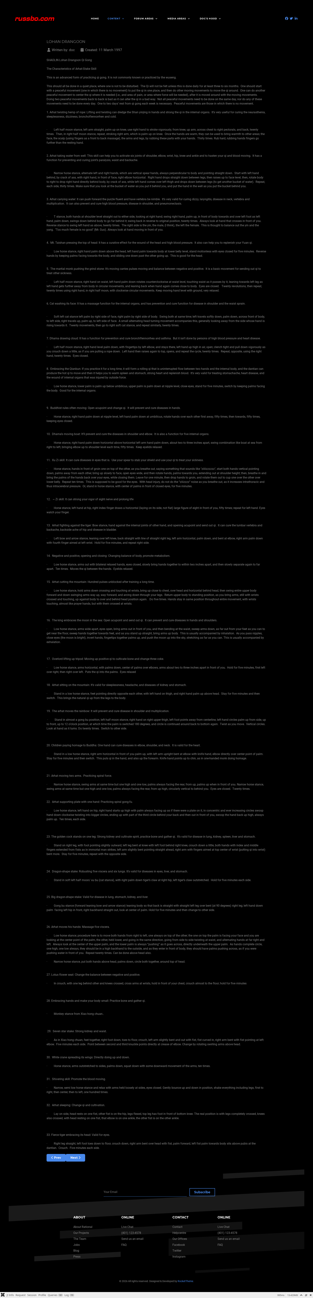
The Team (79, 1239)
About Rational (82, 1227)
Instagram (178, 1256)
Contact (177, 1227)
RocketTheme (185, 1281)
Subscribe (202, 1192)
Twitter (176, 1250)
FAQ (124, 1245)
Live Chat (127, 1227)
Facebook (178, 1245)
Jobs (76, 1245)
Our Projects (81, 1233)
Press (76, 1256)
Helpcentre (179, 1233)
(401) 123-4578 (131, 1233)
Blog (76, 1250)
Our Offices (179, 1239)
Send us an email (132, 1239)
